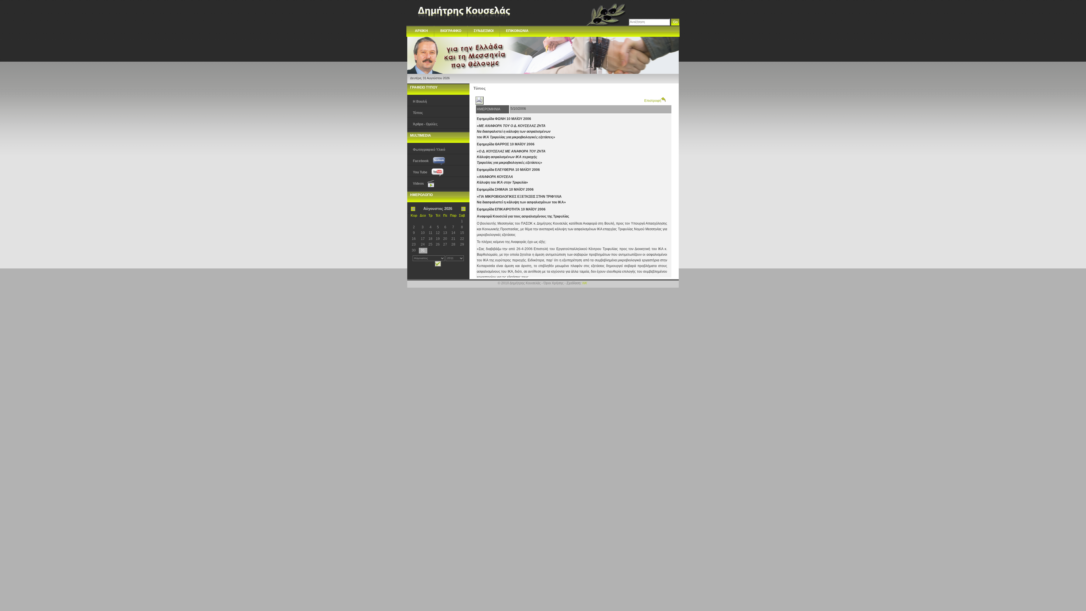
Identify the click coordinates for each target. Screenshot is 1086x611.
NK (584, 283)
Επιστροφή (652, 101)
